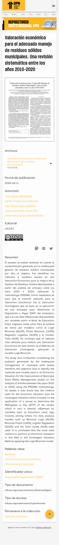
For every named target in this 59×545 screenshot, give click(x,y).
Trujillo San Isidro (31, 14)
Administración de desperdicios (23, 459)
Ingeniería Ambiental (46, 14)
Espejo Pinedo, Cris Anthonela (21, 201)
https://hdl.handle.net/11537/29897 (24, 477)
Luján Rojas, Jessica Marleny (20, 206)
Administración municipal (19, 464)
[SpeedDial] (49, 514)
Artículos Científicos (23, 14)
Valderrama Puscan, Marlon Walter (24, 216)
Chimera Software (43, 527)
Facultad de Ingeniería (38, 14)
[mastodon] (37, 248)
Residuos (10, 454)
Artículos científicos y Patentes (15, 14)
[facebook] (44, 248)
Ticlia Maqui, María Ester (18, 196)
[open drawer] (54, 6)
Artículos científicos (54, 14)
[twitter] (51, 248)
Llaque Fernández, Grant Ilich (21, 211)
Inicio (6, 14)
